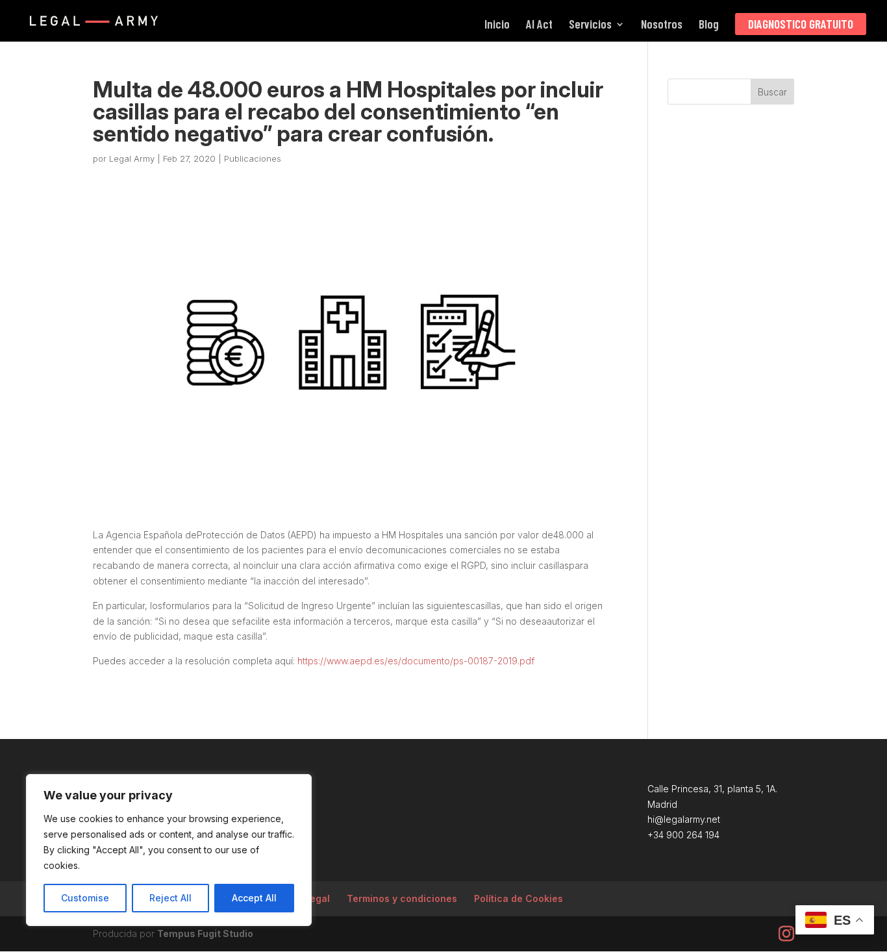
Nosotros (661, 25)
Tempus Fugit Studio (205, 933)
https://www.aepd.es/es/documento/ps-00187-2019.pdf (415, 660)
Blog (709, 25)
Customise (85, 897)
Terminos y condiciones (402, 898)
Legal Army (132, 158)
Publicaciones (252, 158)
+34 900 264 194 (683, 834)
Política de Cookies (518, 898)
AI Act (539, 25)
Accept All (254, 897)
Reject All (170, 897)
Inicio (497, 25)
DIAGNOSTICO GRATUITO (800, 23)
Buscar (772, 91)
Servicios (590, 25)
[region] (169, 850)
